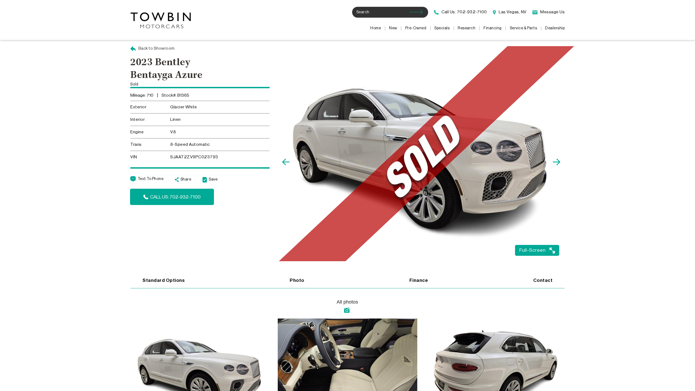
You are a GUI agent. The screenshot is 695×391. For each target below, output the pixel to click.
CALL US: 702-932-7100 (175, 197)
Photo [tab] (297, 280)
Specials (442, 28)
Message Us (552, 12)
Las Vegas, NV (512, 12)
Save (213, 179)
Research (466, 28)
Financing (493, 28)
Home (375, 28)
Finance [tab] (418, 280)
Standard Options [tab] (164, 280)
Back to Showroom (156, 48)
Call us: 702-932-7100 (464, 12)
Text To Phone (150, 179)
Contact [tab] (543, 280)
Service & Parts (523, 28)
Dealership (555, 28)
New (393, 28)
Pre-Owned (416, 28)
